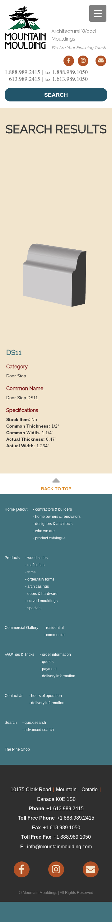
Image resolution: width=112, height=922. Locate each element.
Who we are (45, 531)
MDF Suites (35, 565)
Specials (34, 608)
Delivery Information (58, 676)
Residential (55, 627)
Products (12, 558)
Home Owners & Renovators (58, 516)
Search (56, 95)
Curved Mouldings (42, 601)
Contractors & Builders (53, 509)
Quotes (48, 662)
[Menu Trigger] (97, 13)
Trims (31, 572)
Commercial (56, 635)
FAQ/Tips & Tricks (19, 654)
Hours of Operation (46, 696)
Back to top (56, 488)
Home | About (16, 509)
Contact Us (14, 696)
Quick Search (35, 722)
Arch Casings (38, 586)
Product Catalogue (50, 538)
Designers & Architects (53, 524)
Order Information (56, 654)
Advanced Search (39, 730)
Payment (49, 669)
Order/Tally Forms (40, 579)
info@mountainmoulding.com (59, 846)
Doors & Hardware (42, 593)
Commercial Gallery (21, 627)
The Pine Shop (17, 749)
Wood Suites (37, 558)
